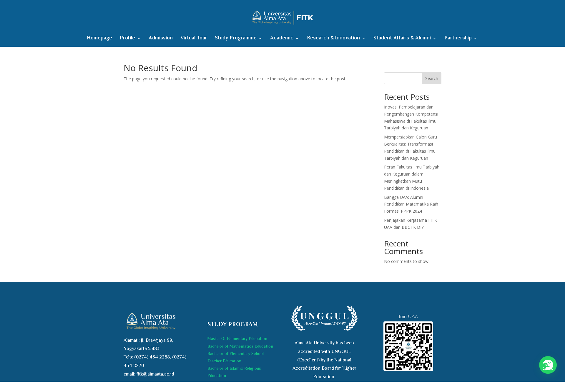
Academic (281, 39)
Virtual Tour (193, 39)
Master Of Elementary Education (237, 339)
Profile (127, 39)
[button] (548, 365)
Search (431, 78)
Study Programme (236, 39)
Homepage (99, 39)
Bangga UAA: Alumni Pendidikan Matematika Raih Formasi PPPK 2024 (411, 204)
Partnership (458, 39)
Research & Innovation (333, 39)
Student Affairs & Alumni (402, 39)
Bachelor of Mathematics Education (240, 346)
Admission (161, 39)
